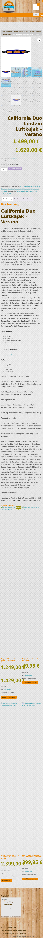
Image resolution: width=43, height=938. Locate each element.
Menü (36, 14)
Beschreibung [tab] (7, 199)
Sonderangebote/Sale (7, 189)
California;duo (20, 191)
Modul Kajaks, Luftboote (27, 32)
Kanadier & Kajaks (12, 32)
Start (3, 32)
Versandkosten (13, 158)
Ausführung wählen (8, 697)
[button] (39, 40)
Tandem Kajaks (28, 189)
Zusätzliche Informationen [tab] (23, 199)
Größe (3, 164)
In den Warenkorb (15, 169)
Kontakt (23, 933)
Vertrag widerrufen (9, 930)
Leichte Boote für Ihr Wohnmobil (30, 186)
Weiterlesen (6, 880)
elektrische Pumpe (10, 355)
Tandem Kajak (18, 189)
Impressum (22, 930)
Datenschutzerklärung (10, 933)
